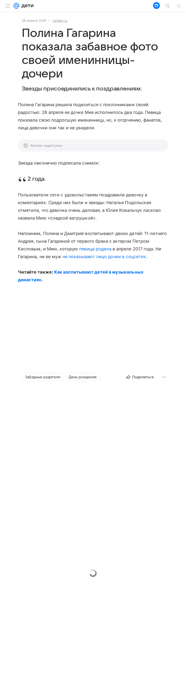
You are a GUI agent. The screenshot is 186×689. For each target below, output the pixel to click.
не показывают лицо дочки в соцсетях (104, 256)
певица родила (95, 248)
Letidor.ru (60, 20)
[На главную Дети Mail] (26, 6)
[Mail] (16, 6)
